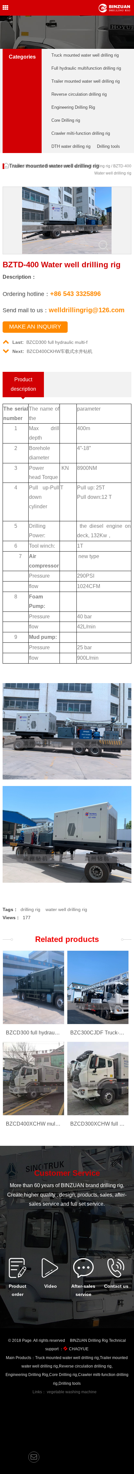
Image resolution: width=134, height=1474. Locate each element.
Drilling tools (108, 146)
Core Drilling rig (65, 120)
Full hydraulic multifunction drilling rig (86, 68)
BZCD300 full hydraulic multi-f (49, 342)
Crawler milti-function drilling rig (80, 133)
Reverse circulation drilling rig (79, 94)
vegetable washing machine (72, 1392)
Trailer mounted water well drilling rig (85, 81)
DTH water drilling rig (70, 146)
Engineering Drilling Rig (73, 107)
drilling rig (30, 909)
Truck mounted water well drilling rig (85, 55)
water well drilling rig (66, 909)
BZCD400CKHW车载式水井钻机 (52, 351)
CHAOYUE (78, 1349)
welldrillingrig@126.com (87, 310)
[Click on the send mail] (33, 1457)
